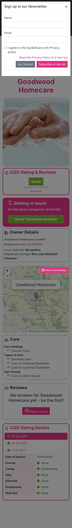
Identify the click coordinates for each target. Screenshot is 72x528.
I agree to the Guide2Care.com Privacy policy (33, 50)
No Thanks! (25, 64)
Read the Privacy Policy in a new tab (43, 57)
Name (8, 17)
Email (8, 32)
